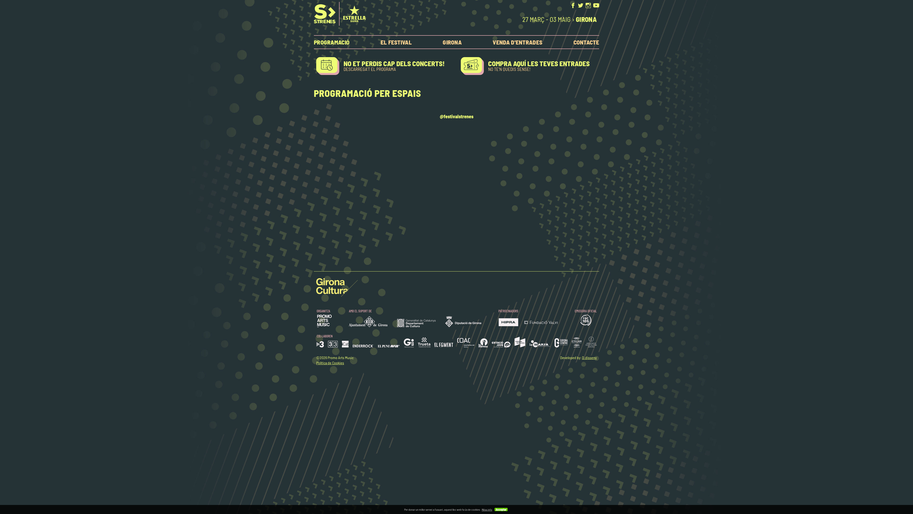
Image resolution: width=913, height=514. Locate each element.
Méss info (487, 509)
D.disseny (589, 357)
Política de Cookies (330, 363)
